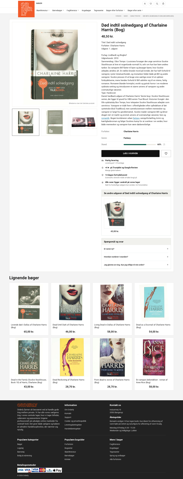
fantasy (136, 118)
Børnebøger (57, 10)
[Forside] (26, 9)
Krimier (67, 459)
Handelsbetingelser (73, 429)
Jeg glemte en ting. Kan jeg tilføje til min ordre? (124, 265)
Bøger (126, 16)
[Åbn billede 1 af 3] (54, 64)
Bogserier (68, 448)
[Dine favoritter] (151, 3)
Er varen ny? (109, 249)
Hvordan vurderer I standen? (116, 257)
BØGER (39, 3)
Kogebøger (86, 10)
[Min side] (144, 3)
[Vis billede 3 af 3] (83, 122)
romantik (105, 118)
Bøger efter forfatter (114, 10)
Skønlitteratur (42, 10)
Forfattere (69, 444)
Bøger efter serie (134, 10)
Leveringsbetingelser (73, 425)
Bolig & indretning (24, 456)
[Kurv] (163, 3)
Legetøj (20, 448)
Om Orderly (69, 410)
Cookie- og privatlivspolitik (75, 421)
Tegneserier (98, 10)
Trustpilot (117, 167)
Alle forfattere (115, 459)
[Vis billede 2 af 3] (54, 122)
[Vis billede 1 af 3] (25, 122)
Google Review (131, 167)
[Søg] (157, 3)
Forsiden (118, 16)
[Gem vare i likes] (166, 153)
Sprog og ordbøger (117, 456)
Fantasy (127, 138)
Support (68, 417)
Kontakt (68, 413)
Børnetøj (20, 452)
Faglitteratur (72, 10)
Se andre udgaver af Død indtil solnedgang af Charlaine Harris (136, 193)
